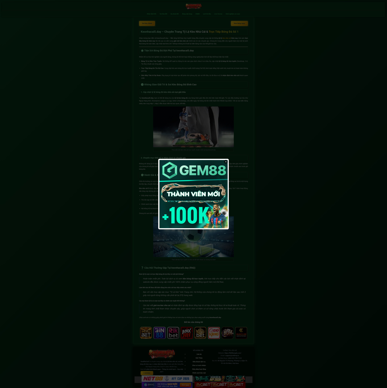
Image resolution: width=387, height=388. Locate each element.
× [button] (226, 161)
